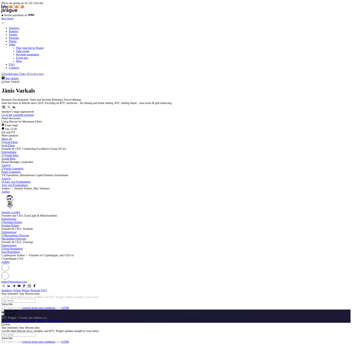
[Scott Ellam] (9, 142)
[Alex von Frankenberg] (16, 181)
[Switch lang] (35, 74)
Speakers (14, 28)
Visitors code (54, 321)
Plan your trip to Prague (30, 47)
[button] (176, 268)
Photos (13, 41)
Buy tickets (12, 78)
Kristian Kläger (10, 225)
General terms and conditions (38, 307)
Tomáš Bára (8, 158)
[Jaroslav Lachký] (9, 209)
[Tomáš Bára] (9, 155)
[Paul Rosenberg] (12, 248)
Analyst (5, 165)
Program (14, 37)
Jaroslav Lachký (10, 212)
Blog (19, 61)
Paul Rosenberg (10, 252)
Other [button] (12, 44)
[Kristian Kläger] (11, 222)
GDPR (65, 307)
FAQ (12, 64)
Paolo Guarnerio (11, 171)
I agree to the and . (38, 307)
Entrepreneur (8, 152)
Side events (22, 51)
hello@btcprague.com (14, 281)
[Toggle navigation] (2, 22)
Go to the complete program (17, 114)
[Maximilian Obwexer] (15, 235)
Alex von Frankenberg (14, 185)
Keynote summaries (27, 54)
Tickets (13, 34)
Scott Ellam (8, 145)
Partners (13, 31)
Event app (22, 57)
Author (5, 191)
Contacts (14, 67)
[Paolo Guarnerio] (12, 168)
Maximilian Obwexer (13, 238)
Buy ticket (7, 18)
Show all (6, 138)
